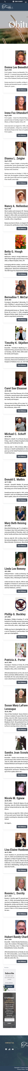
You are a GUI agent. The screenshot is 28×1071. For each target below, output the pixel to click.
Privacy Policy (21, 1069)
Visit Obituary (22, 90)
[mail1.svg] (12, 1049)
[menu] (25, 2)
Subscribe (9, 986)
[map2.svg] (9, 1049)
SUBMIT (9, 1023)
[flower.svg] (6, 1049)
